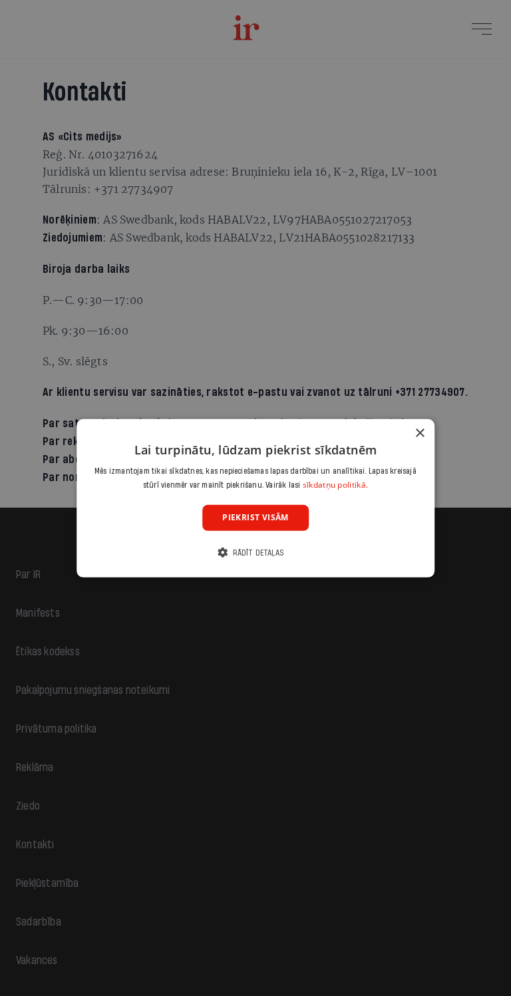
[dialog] (255, 497)
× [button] (420, 433)
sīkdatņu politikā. (335, 484)
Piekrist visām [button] (255, 517)
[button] (255, 552)
